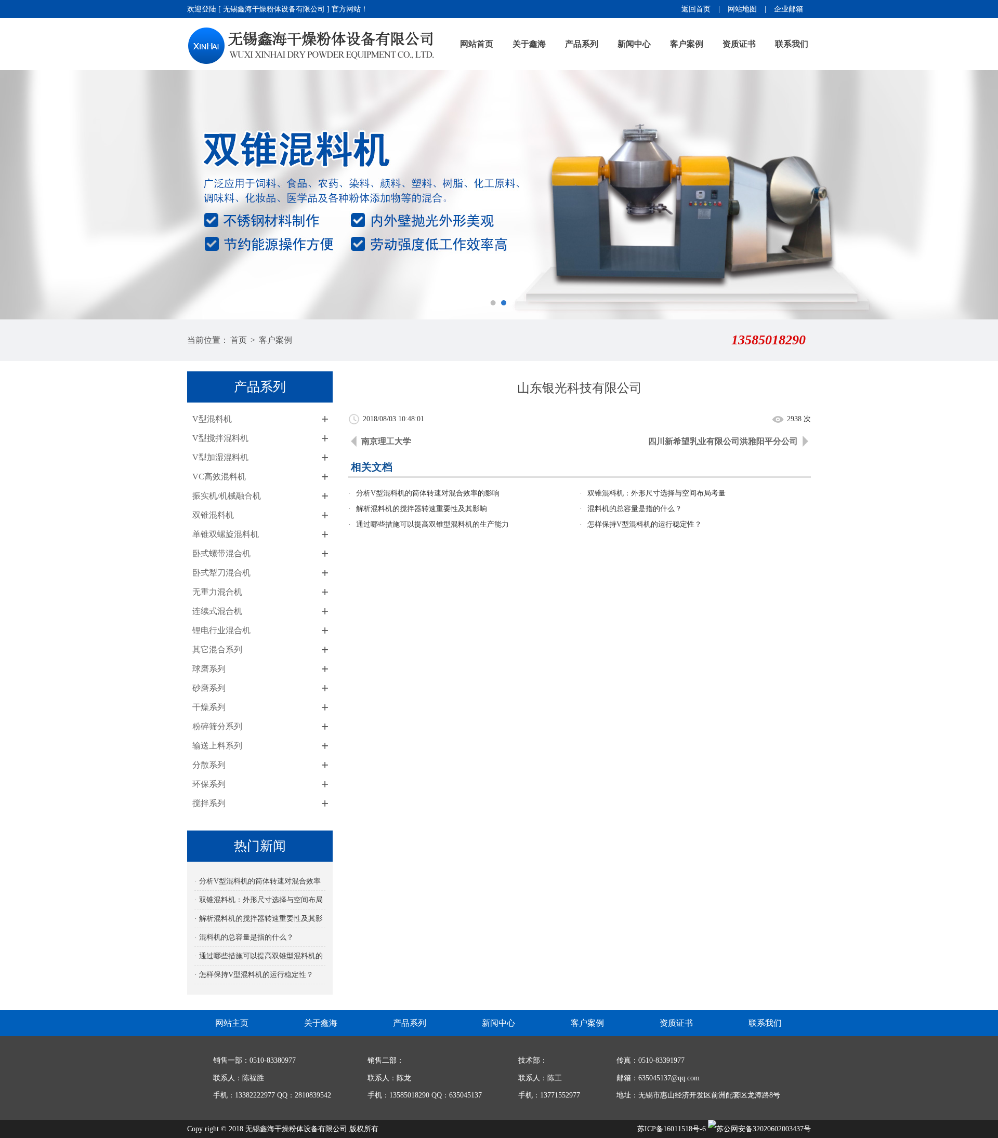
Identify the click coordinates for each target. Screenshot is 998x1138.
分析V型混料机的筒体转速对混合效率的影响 (428, 493)
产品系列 (581, 43)
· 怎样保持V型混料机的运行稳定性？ (253, 975)
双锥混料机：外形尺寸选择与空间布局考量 (656, 493)
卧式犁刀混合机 (221, 572)
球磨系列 (209, 668)
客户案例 (686, 43)
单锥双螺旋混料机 (225, 534)
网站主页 (231, 1023)
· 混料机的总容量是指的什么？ (244, 937)
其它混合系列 (217, 649)
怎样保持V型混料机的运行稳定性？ (644, 524)
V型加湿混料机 (220, 457)
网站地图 (742, 9)
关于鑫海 (529, 43)
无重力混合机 (217, 591)
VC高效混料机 (219, 476)
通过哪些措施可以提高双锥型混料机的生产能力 (432, 524)
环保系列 (209, 784)
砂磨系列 (209, 688)
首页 (238, 340)
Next (980, 195)
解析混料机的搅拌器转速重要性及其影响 (421, 509)
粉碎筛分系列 (217, 726)
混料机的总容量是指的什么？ (634, 509)
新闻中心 (634, 43)
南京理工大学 (386, 441)
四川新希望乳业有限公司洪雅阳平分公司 (723, 441)
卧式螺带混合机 (221, 553)
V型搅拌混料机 (220, 438)
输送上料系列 (217, 745)
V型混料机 (212, 418)
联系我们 (791, 43)
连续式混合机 (217, 611)
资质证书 (739, 43)
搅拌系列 (209, 803)
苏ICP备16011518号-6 (671, 1129)
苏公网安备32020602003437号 (763, 1129)
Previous (18, 195)
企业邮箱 (788, 9)
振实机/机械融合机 (226, 495)
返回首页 (696, 9)
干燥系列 (209, 707)
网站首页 (476, 43)
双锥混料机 (213, 515)
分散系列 (209, 764)
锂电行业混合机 (221, 630)
